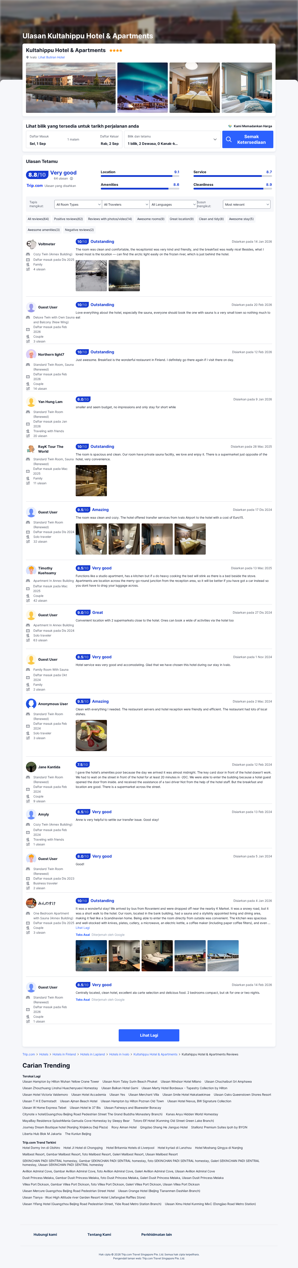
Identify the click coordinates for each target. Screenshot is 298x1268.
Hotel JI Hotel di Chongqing (83, 1147)
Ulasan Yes (117, 1094)
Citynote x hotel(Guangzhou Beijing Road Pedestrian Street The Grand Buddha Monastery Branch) (92, 1114)
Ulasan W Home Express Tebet (44, 1107)
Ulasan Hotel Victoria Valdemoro (45, 1094)
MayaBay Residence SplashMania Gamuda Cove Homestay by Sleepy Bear (76, 1120)
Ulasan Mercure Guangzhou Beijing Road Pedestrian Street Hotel (68, 1191)
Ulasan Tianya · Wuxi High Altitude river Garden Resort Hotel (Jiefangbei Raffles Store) (84, 1197)
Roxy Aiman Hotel (124, 1127)
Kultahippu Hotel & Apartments (155, 1054)
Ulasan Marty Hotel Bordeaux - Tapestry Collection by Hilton (184, 1088)
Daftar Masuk (39, 136)
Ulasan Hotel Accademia (88, 1094)
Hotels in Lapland (92, 1054)
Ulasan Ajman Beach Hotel (78, 1101)
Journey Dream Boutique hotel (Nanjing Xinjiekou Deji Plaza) (65, 1127)
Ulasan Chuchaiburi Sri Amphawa (228, 1081)
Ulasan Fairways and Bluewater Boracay (132, 1107)
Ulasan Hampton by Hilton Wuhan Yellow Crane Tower (60, 1081)
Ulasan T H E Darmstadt (39, 1101)
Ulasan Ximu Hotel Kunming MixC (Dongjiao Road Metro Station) (210, 1204)
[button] (259, 7)
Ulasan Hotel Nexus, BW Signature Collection (199, 1101)
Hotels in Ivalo (119, 1054)
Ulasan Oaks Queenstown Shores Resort (242, 1094)
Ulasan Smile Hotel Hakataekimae (186, 1094)
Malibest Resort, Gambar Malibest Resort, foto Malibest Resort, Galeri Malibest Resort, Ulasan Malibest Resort (100, 1154)
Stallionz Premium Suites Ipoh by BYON (219, 1127)
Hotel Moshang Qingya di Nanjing (219, 1147)
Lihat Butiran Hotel (51, 57)
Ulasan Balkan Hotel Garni (119, 1088)
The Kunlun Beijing (78, 1134)
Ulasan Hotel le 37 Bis (85, 1107)
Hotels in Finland (64, 1054)
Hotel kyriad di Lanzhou (175, 1147)
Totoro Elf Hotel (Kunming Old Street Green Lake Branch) (173, 1120)
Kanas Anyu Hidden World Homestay (192, 1114)
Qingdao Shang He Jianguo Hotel (164, 1127)
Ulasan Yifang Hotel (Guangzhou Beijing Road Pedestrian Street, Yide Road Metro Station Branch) (91, 1204)
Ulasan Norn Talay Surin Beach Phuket (130, 1081)
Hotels (43, 1054)
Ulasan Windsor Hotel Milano (181, 1081)
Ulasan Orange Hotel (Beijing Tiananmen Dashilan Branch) (159, 1191)
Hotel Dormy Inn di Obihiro (41, 1147)
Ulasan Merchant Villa (143, 1094)
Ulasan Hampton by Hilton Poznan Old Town (132, 1101)
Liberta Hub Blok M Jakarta (42, 1134)
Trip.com (28, 1054)
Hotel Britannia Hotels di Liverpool (130, 1147)
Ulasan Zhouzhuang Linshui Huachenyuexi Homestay (60, 1088)
